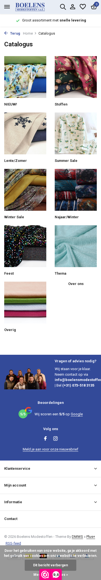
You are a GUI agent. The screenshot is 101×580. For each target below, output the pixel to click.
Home (28, 33)
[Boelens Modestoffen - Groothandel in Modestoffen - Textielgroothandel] (36, 7)
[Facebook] (45, 439)
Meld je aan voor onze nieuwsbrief (50, 449)
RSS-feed (13, 543)
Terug (14, 33)
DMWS (77, 537)
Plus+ (90, 537)
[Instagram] (55, 439)
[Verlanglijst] (83, 7)
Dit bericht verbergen (50, 565)
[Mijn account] (72, 7)
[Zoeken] (63, 6)
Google (77, 414)
